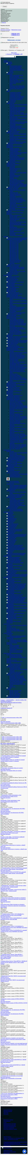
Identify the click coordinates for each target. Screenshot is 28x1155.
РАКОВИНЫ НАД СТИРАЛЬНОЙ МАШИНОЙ (17, 157)
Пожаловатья (7, 1121)
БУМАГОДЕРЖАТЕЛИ (16, 215)
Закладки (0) (4, 12)
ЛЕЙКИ (12, 178)
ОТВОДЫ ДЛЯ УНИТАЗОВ (17, 86)
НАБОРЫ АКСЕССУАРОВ (17, 228)
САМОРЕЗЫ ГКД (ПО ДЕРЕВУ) (18, 640)
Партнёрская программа (10, 1151)
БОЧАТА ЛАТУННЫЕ (15, 402)
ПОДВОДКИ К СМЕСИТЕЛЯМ (18, 186)
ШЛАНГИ (12, 167)
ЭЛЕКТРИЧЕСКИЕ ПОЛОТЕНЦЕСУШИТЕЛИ (17, 502)
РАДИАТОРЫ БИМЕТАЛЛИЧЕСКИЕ (16, 454)
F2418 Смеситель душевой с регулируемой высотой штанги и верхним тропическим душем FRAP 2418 (14, 1044)
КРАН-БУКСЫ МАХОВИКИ (17, 180)
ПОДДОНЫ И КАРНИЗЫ (16, 98)
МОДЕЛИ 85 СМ (14, 255)
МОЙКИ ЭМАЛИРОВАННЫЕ (18, 139)
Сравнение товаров (6, 13)
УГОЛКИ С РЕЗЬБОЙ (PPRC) (17, 362)
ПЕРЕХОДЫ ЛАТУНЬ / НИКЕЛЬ (18, 435)
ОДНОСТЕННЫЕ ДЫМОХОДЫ (18, 485)
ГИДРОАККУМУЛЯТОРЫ (17, 322)
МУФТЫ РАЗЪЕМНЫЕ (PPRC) (18, 356)
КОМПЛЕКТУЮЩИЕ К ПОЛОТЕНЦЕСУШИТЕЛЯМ (17, 504)
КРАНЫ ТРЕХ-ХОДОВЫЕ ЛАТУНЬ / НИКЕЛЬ (16, 420)
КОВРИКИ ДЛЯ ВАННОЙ (17, 676)
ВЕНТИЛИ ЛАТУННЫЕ (16, 403)
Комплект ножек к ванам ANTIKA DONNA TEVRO (14, 1002)
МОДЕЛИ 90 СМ (14, 258)
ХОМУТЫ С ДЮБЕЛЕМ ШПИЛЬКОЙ (16, 648)
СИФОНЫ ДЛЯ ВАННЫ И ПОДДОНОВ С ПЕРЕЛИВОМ (17, 200)
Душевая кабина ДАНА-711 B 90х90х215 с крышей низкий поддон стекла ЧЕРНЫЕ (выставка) (14, 931)
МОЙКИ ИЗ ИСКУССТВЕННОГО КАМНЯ (18, 141)
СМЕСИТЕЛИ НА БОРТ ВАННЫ (18, 122)
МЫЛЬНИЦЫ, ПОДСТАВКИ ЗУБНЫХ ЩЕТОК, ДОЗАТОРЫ (18, 679)
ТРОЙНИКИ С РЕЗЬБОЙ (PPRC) (18, 364)
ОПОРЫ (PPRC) (14, 374)
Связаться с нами (8, 1150)
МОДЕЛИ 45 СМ (14, 243)
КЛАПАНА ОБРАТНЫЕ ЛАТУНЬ (18, 407)
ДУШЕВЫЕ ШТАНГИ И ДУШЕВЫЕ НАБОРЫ (16, 126)
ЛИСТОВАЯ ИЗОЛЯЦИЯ (16, 510)
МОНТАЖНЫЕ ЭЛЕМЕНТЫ (17, 488)
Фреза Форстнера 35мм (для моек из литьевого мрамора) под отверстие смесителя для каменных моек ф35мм (13, 906)
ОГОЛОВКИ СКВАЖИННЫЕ (17, 328)
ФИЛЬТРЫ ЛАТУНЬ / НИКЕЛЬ (18, 444)
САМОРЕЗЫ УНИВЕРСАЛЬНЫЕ (18, 641)
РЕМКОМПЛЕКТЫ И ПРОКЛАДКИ (15, 169)
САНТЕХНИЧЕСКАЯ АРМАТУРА (15, 82)
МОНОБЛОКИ (13, 79)
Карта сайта (7, 1153)
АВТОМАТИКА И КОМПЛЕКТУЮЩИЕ (15, 330)
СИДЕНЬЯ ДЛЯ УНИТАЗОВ (17, 87)
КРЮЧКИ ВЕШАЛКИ (15, 223)
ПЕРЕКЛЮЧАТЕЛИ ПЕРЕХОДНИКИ (15, 176)
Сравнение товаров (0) (6, 708)
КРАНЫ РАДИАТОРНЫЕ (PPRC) (18, 367)
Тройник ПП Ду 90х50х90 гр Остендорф (11, 1078)
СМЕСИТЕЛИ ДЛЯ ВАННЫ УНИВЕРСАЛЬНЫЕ (17, 110)
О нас (5, 1122)
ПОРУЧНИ (12, 234)
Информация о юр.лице (10, 1125)
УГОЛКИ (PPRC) (14, 360)
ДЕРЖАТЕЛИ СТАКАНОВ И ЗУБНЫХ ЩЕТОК (17, 218)
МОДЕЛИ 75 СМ (14, 251)
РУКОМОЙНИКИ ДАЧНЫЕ (17, 267)
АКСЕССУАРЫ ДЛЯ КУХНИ (17, 271)
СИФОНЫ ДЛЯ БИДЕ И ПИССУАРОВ (16, 205)
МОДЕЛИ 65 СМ (14, 248)
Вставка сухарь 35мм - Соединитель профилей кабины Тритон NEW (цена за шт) (12, 837)
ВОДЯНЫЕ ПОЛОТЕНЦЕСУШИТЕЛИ (17, 499)
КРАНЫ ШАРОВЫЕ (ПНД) (17, 308)
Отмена (4, 6)
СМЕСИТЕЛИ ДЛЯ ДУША (17, 112)
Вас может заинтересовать (8, 743)
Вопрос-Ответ (4, 18)
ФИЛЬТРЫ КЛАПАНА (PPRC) (18, 378)
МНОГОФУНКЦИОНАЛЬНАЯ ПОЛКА (11, 702)
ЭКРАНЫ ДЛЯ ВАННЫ (16, 68)
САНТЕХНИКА (10, 700)
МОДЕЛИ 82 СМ (14, 254)
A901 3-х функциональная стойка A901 (11, 722)
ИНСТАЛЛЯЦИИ (14, 76)
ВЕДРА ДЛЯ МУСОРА (15, 690)
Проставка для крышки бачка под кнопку (11, 770)
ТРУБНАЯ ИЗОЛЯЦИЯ (16, 509)
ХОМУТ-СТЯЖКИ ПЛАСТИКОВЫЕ (14, 646)
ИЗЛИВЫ (12, 174)
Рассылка (6, 1114)
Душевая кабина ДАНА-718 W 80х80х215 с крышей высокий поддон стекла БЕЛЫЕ (14, 918)
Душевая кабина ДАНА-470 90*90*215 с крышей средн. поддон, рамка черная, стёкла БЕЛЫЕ (13, 872)
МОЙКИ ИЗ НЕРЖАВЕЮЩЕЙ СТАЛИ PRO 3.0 (18, 137)
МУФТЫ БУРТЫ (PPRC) (16, 354)
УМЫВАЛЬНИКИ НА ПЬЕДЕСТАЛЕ (15, 154)
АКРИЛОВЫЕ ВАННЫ (16, 66)
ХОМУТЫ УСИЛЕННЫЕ (16, 650)
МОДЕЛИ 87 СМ (14, 256)
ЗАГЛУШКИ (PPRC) (15, 375)
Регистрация (9, 10)
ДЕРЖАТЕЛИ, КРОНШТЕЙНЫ (18, 172)
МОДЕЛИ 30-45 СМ (15, 242)
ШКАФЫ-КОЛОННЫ (15, 260)
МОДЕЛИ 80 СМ (14, 252)
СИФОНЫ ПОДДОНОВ (16, 198)
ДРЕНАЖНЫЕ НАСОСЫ (16, 327)
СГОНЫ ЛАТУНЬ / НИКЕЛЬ (17, 436)
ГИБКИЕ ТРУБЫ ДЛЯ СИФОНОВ (15, 196)
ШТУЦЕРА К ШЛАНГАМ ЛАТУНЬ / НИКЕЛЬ (16, 448)
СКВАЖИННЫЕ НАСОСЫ (17, 320)
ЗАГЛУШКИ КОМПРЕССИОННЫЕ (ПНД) (17, 312)
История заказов (8, 1111)
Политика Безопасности (10, 1126)
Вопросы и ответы (8, 1119)
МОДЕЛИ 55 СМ (14, 246)
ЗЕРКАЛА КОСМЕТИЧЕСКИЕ (18, 222)
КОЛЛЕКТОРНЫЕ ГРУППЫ (17, 494)
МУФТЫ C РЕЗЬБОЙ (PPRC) (17, 355)
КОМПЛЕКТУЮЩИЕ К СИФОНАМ (16, 202)
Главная (3, 9)
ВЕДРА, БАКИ (13, 216)
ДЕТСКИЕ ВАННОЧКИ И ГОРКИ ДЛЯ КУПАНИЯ (16, 682)
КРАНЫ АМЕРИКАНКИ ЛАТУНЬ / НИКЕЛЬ (16, 414)
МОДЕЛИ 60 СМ (14, 247)
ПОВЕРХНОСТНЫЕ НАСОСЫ (18, 323)
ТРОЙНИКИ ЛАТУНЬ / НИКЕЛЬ (18, 439)
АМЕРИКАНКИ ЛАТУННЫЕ (17, 400)
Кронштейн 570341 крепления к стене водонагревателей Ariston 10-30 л (10, 801)
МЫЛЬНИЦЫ (13, 227)
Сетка (9, 704)
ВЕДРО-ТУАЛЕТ (14, 692)
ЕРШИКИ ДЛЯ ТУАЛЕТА (16, 672)
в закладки (3, 718)
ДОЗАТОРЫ (13, 220)
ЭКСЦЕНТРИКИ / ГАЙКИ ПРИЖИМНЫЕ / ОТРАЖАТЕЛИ (18, 184)
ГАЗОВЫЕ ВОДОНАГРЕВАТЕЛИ (18, 474)
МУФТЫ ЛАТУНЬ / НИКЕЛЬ (17, 434)
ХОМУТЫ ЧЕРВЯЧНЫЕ (16, 652)
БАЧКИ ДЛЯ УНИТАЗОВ (16, 88)
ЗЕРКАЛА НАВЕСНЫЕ (16, 240)
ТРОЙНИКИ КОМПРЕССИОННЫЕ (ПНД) (17, 306)
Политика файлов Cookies (10, 1129)
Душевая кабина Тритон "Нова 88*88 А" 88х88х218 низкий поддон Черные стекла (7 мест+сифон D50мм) (14, 962)
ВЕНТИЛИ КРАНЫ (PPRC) (17, 366)
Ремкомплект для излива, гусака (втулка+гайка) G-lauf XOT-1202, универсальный (14, 890)
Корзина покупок (5, 14)
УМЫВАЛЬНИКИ (14, 148)
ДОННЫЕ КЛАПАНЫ (15, 182)
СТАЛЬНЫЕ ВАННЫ (15, 67)
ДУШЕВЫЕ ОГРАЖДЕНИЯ (17, 96)
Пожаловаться (4, 21)
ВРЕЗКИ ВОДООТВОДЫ (16, 404)
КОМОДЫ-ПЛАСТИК (15, 664)
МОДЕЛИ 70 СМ (14, 250)
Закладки (6, 1112)
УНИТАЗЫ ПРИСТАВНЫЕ (17, 80)
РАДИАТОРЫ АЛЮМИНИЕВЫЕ (18, 452)
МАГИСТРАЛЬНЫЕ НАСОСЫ (18, 332)
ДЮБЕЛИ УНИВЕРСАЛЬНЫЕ (18, 636)
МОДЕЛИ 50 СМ (14, 244)
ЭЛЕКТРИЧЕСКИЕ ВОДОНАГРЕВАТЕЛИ (16, 476)
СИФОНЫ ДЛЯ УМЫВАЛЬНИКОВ (15, 193)
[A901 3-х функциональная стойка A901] (11, 736)
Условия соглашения (9, 1127)
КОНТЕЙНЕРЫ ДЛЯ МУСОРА (18, 657)
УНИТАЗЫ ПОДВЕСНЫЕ (16, 78)
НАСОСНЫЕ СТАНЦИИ (16, 319)
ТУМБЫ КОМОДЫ (15, 262)
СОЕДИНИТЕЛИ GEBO (16, 438)
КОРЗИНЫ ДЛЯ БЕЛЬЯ (16, 656)
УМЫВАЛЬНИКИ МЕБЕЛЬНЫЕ (18, 152)
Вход (2, 10)
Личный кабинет (5, 20)
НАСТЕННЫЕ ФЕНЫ (15, 230)
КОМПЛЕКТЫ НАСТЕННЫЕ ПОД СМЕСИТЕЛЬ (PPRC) (17, 369)
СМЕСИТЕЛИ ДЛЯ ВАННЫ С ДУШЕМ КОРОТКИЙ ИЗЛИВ (18, 108)
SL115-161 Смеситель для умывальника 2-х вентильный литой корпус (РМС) (12, 1098)
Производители (5, 17)
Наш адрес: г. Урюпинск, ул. (14, 53)
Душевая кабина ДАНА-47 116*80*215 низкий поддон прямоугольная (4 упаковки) (13, 760)
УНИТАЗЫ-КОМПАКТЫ (16, 75)
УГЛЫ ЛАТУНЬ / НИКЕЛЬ (17, 440)
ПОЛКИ (12, 231)
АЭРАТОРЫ (13, 171)
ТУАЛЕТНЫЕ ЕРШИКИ (16, 235)
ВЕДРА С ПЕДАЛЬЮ (15, 693)
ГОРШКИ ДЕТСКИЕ (15, 668)
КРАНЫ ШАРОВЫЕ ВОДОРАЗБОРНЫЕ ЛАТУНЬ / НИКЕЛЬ (18, 423)
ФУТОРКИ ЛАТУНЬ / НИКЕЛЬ (18, 446)
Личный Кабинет (8, 1110)
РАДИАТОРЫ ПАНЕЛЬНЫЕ (17, 456)
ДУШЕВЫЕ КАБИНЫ (15, 92)
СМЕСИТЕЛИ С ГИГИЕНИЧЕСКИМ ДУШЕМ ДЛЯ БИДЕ (17, 119)
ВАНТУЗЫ (12, 686)
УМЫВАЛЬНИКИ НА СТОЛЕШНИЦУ (15, 150)
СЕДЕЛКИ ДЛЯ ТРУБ (15, 310)
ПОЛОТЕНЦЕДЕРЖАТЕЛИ (17, 232)
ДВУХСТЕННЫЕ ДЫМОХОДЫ (18, 486)
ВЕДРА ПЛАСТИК (14, 694)
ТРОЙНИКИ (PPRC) (15, 363)
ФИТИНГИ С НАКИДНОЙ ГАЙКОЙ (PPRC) (17, 358)
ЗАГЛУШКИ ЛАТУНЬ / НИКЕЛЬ (18, 406)
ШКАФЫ (12, 263)
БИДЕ (11, 84)
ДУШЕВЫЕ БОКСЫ (15, 94)
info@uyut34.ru (7, 1136)
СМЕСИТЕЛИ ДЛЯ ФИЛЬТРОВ (18, 116)
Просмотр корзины (5, 29)
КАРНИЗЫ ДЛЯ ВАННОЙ (17, 677)
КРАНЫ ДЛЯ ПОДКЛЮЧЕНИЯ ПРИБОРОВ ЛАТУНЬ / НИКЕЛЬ (18, 417)
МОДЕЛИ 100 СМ (14, 259)
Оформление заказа (6, 16)
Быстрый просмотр (5, 721)
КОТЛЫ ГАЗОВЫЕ (15, 482)
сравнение (3, 720)
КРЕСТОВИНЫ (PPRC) (16, 376)
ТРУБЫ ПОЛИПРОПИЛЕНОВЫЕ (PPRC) (18, 352)
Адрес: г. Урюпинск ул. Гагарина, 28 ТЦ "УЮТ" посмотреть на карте (14, 1138)
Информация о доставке (10, 1123)
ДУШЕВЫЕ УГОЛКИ (15, 95)
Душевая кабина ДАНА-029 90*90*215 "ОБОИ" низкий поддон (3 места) (13, 1065)
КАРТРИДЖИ (13, 179)
